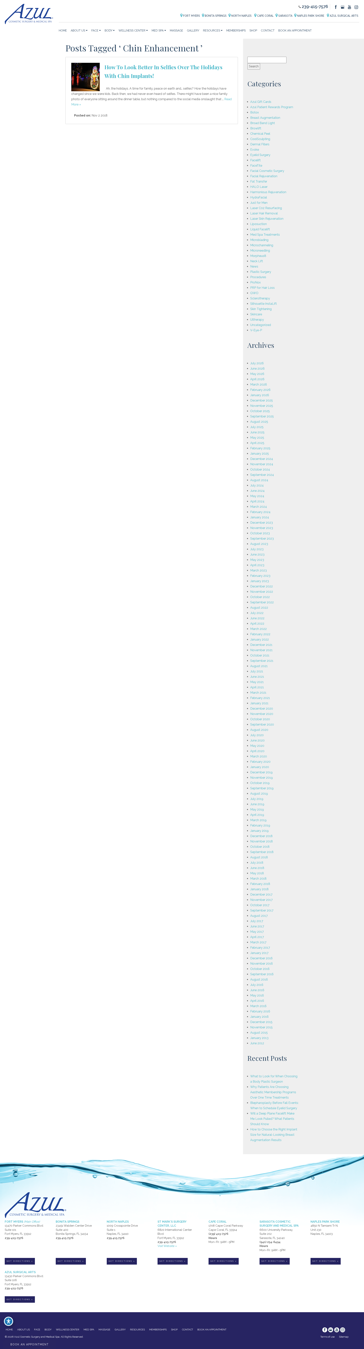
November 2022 (261, 591)
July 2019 (256, 799)
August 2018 (259, 857)
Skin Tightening (261, 309)
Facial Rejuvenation (263, 176)
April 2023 (257, 565)
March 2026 (258, 384)
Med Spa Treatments (265, 234)
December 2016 (261, 958)
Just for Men (259, 203)
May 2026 (257, 374)
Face (94, 30)
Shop (253, 30)
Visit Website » (167, 1246)
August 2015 (259, 1032)
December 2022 (261, 586)
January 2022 (259, 639)
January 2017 (259, 953)
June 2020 (257, 740)
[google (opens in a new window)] (343, 7)
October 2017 (259, 905)
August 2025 (259, 421)
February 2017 (260, 947)
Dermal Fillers (259, 144)
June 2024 (257, 491)
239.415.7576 (64, 1238)
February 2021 (260, 698)
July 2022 (257, 613)
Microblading (259, 240)
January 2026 (259, 395)
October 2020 (260, 719)
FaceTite (256, 165)
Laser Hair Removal (264, 213)
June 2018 (257, 868)
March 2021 (258, 692)
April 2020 (257, 751)
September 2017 (261, 910)
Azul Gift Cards (260, 102)
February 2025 (260, 448)
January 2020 (259, 767)
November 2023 (261, 528)
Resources (211, 30)
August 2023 (259, 544)
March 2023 (258, 570)
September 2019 (262, 788)
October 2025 (260, 411)
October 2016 (260, 969)
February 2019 (260, 825)
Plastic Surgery (260, 272)
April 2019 (257, 815)
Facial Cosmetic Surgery (267, 171)
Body (108, 30)
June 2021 (257, 676)
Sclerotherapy (260, 298)
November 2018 (261, 841)
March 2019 (258, 820)
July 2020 (257, 735)
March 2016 (258, 1006)
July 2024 (257, 485)
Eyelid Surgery (260, 155)
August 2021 (259, 666)
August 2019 (259, 793)
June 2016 (257, 990)
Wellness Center (131, 30)
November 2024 (261, 464)
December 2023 (261, 522)
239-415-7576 (315, 6)
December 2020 (261, 708)
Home (63, 30)
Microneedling (260, 250)
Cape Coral (265, 15)
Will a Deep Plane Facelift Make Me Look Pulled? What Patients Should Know (272, 1119)
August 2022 (259, 607)
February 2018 (260, 884)
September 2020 (262, 724)
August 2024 (259, 480)
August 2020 (259, 730)
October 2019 (260, 783)
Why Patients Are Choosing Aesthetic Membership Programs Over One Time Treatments (273, 1092)
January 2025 (259, 453)
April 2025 (257, 443)
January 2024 (259, 517)
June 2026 (257, 368)
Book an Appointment (295, 30)
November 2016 (261, 963)
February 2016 (260, 1011)
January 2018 (259, 889)
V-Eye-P (256, 330)
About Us (78, 30)
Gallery (193, 30)
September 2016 (262, 974)
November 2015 (261, 1027)
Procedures (258, 277)
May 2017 (257, 931)
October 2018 (260, 846)
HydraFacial (258, 197)
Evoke (254, 149)
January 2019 (259, 831)
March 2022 (258, 629)
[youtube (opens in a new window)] (349, 7)
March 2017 (258, 942)
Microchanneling (261, 245)
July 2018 (256, 862)
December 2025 (261, 400)
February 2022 (260, 634)
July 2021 (256, 671)
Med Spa (158, 30)
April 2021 (257, 687)
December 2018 (261, 836)
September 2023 (262, 538)
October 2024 (260, 469)
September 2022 (262, 602)
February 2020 (260, 761)
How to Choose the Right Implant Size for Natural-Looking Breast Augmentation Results (273, 1135)
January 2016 (259, 1016)
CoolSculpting (260, 139)
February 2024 (260, 512)
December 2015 (261, 1022)
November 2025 (261, 406)
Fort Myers (191, 15)
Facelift (255, 160)
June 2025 (257, 432)
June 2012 (257, 1043)
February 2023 (260, 576)
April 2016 (257, 1001)
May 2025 (257, 437)
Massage (176, 30)
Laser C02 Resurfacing (266, 208)
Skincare (256, 314)
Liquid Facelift (260, 229)
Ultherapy (257, 319)
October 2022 (260, 597)
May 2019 (257, 809)
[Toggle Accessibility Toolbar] (8, 1321)
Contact (268, 30)
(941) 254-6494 (270, 1242)
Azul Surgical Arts (343, 15)
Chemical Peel (260, 133)
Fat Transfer (258, 181)
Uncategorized (260, 325)
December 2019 (261, 772)
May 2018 (257, 873)
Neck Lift (256, 261)
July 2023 (257, 549)
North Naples (241, 15)
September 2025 (262, 416)
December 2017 (261, 894)
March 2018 (258, 878)
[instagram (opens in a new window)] (356, 7)
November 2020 (261, 714)
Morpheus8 (258, 256)
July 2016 (256, 985)
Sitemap (343, 1336)
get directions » (20, 1261)
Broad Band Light (262, 123)
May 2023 (257, 560)
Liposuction (258, 224)
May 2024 (257, 496)
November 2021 (261, 650)
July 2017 (256, 921)
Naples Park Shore (310, 15)
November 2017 (261, 900)
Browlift (255, 128)
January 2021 (259, 703)
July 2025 (257, 427)
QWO (254, 293)
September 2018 (262, 852)
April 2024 (257, 501)
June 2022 (257, 618)
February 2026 (260, 390)
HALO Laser (259, 187)
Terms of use (327, 1336)
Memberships (236, 30)
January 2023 (259, 581)
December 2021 (261, 645)
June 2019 (257, 804)
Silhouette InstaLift (263, 303)
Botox (254, 112)
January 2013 (259, 1038)
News (254, 266)
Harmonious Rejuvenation (268, 192)
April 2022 (257, 623)
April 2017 (257, 937)
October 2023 (260, 533)
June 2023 (257, 554)
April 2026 (257, 379)
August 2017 (259, 916)
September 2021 (261, 661)
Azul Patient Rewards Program (271, 107)
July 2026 (257, 363)
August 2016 (259, 979)
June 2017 (257, 926)
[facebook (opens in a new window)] (336, 7)
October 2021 (259, 655)
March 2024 (258, 506)
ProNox (255, 282)
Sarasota (285, 15)
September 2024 (262, 475)
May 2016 (257, 995)
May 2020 (257, 746)
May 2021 (257, 682)
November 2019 (261, 777)
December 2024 (261, 459)
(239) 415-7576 (218, 1234)
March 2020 (258, 756)
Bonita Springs (215, 15)
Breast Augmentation (265, 118)
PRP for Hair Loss (262, 288)
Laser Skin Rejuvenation (266, 218)
